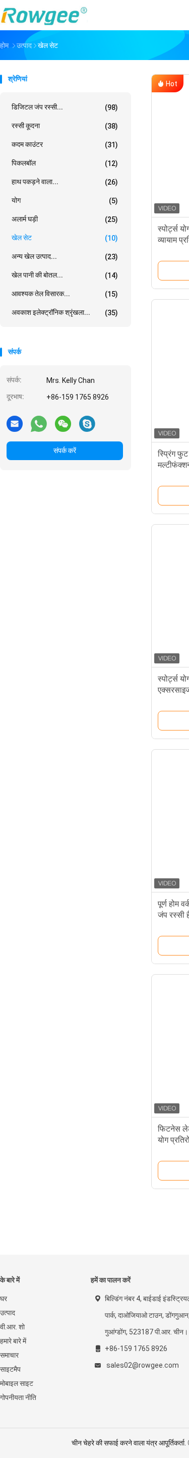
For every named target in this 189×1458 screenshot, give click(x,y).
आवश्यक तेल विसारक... (65, 294)
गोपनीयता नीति (18, 1397)
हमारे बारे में (13, 1341)
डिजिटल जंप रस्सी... (65, 107)
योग (65, 200)
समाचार (9, 1355)
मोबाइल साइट (16, 1383)
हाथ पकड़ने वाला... (65, 182)
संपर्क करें (64, 450)
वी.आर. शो (12, 1327)
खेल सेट (65, 238)
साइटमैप (10, 1369)
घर (3, 1299)
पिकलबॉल (65, 163)
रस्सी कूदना (65, 126)
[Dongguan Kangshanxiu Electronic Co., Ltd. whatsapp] (39, 423)
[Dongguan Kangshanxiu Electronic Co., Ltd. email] (15, 423)
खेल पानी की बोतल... (65, 275)
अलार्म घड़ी (65, 219)
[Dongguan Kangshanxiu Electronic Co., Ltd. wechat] (63, 423)
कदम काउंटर (65, 144)
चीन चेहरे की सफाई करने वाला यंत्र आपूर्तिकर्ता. (129, 1443)
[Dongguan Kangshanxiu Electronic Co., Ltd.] (44, 15)
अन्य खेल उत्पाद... (65, 256)
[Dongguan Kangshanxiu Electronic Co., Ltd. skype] (87, 423)
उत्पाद (7, 1313)
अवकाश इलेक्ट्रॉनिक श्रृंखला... (65, 312)
